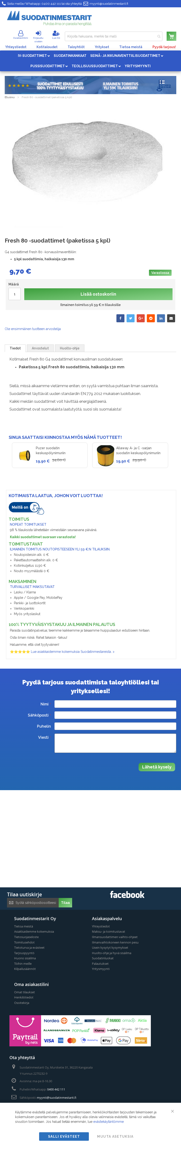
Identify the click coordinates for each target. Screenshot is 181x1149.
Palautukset (100, 963)
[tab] (15, 348)
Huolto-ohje (69, 348)
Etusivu (10, 97)
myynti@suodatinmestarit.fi (109, 3)
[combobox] (113, 36)
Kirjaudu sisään (38, 39)
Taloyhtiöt (76, 47)
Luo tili (56, 38)
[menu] (90, 60)
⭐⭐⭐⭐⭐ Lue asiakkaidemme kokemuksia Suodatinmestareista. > (62, 652)
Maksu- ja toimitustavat (108, 931)
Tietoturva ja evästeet (29, 947)
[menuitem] (34, 55)
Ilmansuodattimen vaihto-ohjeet (115, 937)
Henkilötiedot (23, 997)
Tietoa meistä (130, 47)
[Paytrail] (80, 1045)
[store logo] (49, 18)
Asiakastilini (20, 38)
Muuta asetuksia (115, 1136)
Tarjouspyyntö (24, 953)
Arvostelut (40, 348)
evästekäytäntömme (108, 1122)
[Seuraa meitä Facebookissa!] (127, 896)
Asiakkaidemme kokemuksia (34, 931)
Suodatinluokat (103, 958)
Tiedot (15, 348)
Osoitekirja (21, 1003)
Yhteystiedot (15, 47)
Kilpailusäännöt (25, 969)
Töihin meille (23, 963)
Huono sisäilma (25, 958)
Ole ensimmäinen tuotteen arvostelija (33, 329)
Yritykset (102, 47)
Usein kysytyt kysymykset (110, 947)
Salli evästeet (64, 1136)
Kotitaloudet (47, 47)
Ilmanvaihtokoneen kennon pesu (115, 942)
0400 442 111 (51, 3)
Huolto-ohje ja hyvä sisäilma (111, 953)
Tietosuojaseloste (26, 937)
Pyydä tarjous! (164, 47)
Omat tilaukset (24, 992)
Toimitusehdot (24, 942)
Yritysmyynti (101, 969)
